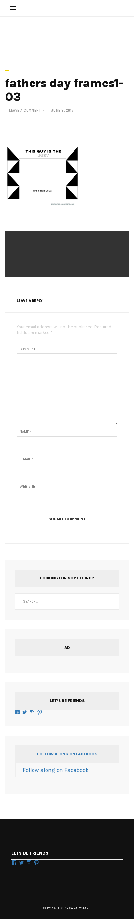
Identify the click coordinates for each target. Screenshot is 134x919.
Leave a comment (25, 110)
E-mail (26, 459)
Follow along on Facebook (67, 754)
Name (26, 432)
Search (111, 601)
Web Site (27, 486)
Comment (27, 349)
